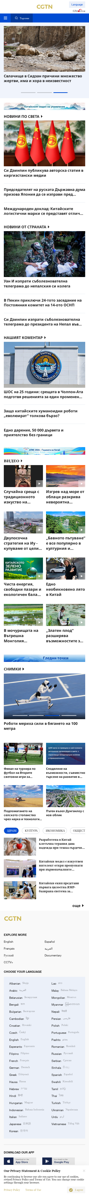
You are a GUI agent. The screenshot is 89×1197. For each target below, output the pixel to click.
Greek (19, 1074)
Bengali (17, 1004)
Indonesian (26, 1109)
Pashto (60, 1039)
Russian (62, 1053)
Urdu (58, 1116)
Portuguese (65, 1032)
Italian (18, 1116)
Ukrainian (65, 1109)
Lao (57, 983)
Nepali (59, 1011)
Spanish (62, 1074)
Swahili (62, 1081)
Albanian (19, 983)
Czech (17, 1032)
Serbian (61, 1060)
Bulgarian (22, 1011)
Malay (64, 990)
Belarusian (23, 997)
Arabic (17, 990)
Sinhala (61, 1067)
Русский (9, 955)
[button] (28, 92)
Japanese (20, 1123)
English (8, 941)
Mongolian (64, 997)
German (19, 1067)
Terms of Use (33, 1190)
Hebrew (18, 1088)
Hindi (16, 1095)
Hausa (17, 1081)
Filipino (19, 1053)
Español (50, 941)
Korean (18, 1130)
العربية (48, 948)
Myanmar (66, 1004)
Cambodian (19, 1018)
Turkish (61, 1102)
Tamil (59, 1088)
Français (9, 948)
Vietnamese (65, 1123)
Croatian (20, 1025)
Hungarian (21, 1102)
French (19, 1060)
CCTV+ (8, 962)
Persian (61, 1018)
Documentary (53, 955)
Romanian (63, 1046)
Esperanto (22, 1046)
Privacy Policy (12, 1190)
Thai (57, 1095)
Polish (60, 1025)
